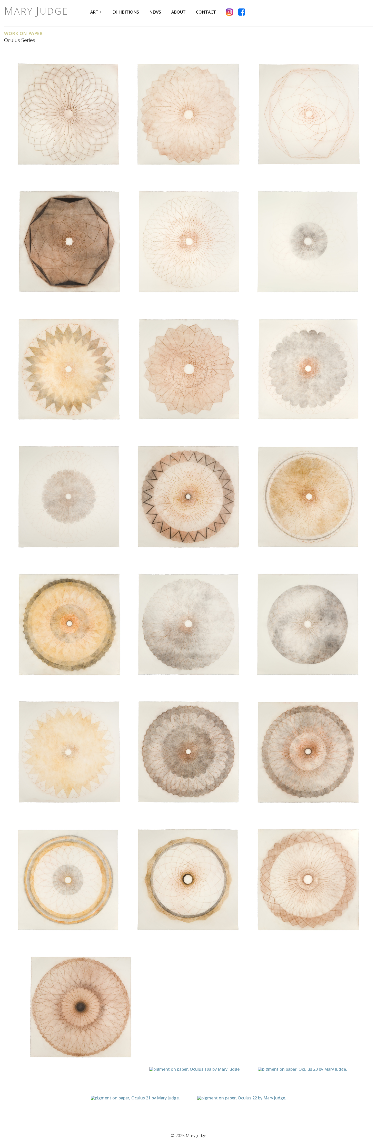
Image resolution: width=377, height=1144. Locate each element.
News (155, 12)
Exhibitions (125, 12)
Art (94, 12)
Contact (206, 12)
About (178, 12)
